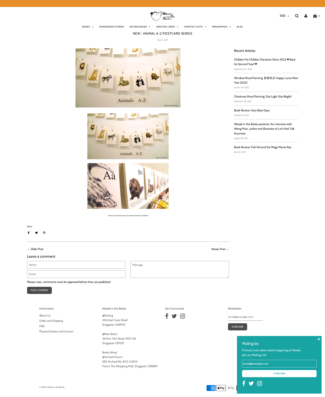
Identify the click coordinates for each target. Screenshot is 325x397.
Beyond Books (139, 26)
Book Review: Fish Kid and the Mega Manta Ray (262, 147)
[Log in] (305, 15)
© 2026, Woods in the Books (51, 387)
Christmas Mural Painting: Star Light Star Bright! (262, 96)
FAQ (42, 326)
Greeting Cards (166, 26)
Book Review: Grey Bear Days (252, 110)
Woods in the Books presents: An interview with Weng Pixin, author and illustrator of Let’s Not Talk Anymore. (264, 128)
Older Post (37, 249)
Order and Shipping (51, 320)
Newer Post (218, 249)
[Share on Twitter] (36, 232)
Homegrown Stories (111, 26)
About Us (44, 315)
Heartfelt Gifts (193, 26)
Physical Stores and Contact (56, 331)
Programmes (220, 26)
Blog (240, 26)
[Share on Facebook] (29, 232)
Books (86, 26)
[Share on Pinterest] (44, 232)
